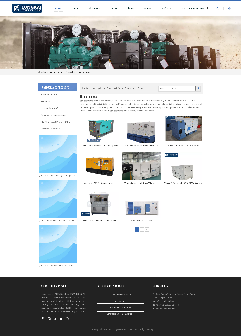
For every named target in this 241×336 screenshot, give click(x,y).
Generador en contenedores (53, 115)
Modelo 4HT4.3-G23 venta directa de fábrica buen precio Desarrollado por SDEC (100, 183)
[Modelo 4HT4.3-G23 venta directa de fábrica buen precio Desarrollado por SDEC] (100, 166)
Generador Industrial (50, 94)
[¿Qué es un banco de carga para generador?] (58, 154)
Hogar (58, 8)
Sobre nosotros (95, 8)
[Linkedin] (49, 319)
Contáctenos (166, 8)
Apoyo (114, 8)
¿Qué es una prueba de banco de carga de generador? (58, 265)
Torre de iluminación (50, 108)
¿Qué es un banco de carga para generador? (58, 175)
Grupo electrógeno (115, 88)
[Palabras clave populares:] (197, 88)
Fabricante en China (134, 88)
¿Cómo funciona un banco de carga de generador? (58, 220)
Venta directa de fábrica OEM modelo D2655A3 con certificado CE (141, 145)
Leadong (149, 329)
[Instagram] (67, 319)
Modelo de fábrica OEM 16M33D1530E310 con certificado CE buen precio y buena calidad (141, 220)
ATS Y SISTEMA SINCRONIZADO (55, 121)
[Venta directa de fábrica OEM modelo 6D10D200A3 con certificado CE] (100, 203)
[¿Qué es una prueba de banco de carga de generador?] (58, 244)
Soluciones (131, 8)
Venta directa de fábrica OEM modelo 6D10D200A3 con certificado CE (100, 220)
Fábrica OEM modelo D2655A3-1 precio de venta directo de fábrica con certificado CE (100, 145)
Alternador (45, 101)
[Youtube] (61, 319)
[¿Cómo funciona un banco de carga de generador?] (58, 199)
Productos (75, 8)
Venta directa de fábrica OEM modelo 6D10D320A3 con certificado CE (141, 183)
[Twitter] (55, 319)
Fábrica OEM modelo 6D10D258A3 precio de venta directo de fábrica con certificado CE (183, 183)
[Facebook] (43, 319)
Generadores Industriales (193, 8)
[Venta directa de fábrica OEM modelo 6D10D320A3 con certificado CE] (141, 166)
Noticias (148, 8)
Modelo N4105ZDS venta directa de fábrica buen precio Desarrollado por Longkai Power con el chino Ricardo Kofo (183, 145)
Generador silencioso (50, 128)
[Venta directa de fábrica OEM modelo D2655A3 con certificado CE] (141, 133)
